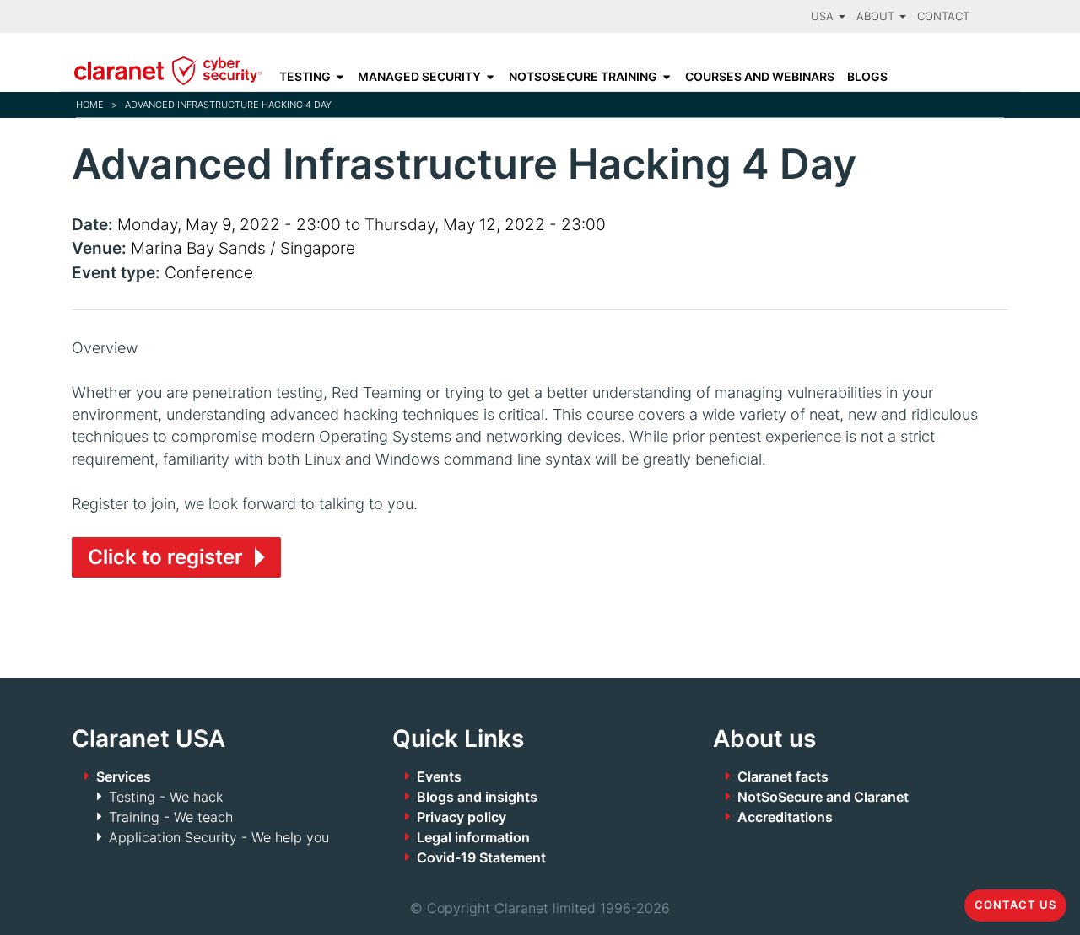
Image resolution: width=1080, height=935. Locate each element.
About (877, 16)
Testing (305, 76)
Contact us (1015, 905)
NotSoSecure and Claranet (823, 796)
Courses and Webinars (759, 76)
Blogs (867, 76)
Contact (943, 16)
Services (123, 776)
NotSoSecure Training (583, 76)
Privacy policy (461, 817)
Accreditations (785, 817)
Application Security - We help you (219, 837)
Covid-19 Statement (481, 857)
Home (90, 104)
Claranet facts (783, 776)
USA (824, 16)
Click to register (165, 557)
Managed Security (419, 76)
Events (439, 776)
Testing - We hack (166, 796)
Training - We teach (171, 817)
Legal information (473, 837)
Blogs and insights (477, 796)
